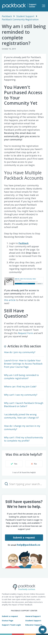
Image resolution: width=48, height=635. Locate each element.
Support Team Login (11, 625)
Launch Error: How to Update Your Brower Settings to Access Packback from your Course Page (23, 363)
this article (10, 300)
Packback (7, 16)
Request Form (25, 333)
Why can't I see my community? (20, 394)
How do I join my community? (19, 352)
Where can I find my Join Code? (20, 386)
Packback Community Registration (20, 19)
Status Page (7, 620)
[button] (43, 5)
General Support (33, 616)
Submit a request (24, 537)
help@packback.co (28, 544)
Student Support (25, 16)
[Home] (19, 5)
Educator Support (33, 625)
